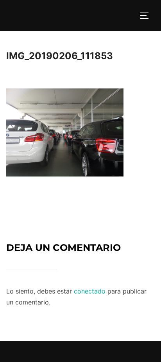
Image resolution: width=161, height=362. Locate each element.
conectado (90, 291)
